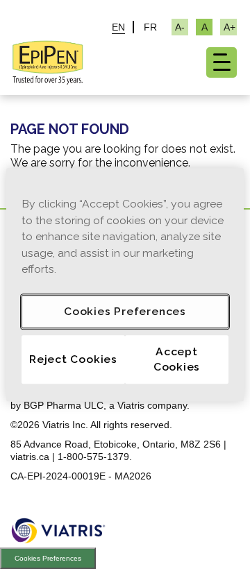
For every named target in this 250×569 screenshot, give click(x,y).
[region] (125, 284)
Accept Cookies (177, 359)
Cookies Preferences (48, 558)
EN (118, 27)
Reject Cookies (73, 359)
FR (150, 27)
